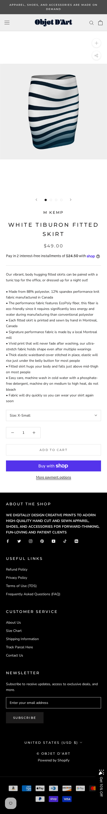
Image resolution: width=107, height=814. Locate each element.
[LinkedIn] (76, 541)
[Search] (91, 22)
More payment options (53, 477)
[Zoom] (96, 43)
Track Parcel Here (19, 647)
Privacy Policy (16, 577)
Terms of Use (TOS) (21, 586)
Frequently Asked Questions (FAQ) (33, 594)
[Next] (70, 200)
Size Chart (14, 630)
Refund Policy (16, 569)
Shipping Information (22, 639)
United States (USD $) (51, 742)
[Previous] (36, 200)
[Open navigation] (6, 22)
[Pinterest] (42, 541)
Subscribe (24, 718)
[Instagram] (30, 541)
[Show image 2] (51, 200)
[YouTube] (53, 541)
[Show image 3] (56, 200)
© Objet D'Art (54, 753)
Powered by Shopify (53, 760)
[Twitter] (19, 541)
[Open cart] (100, 22)
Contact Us (14, 655)
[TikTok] (65, 541)
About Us (13, 622)
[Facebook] (7, 541)
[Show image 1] (46, 200)
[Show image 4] (61, 200)
